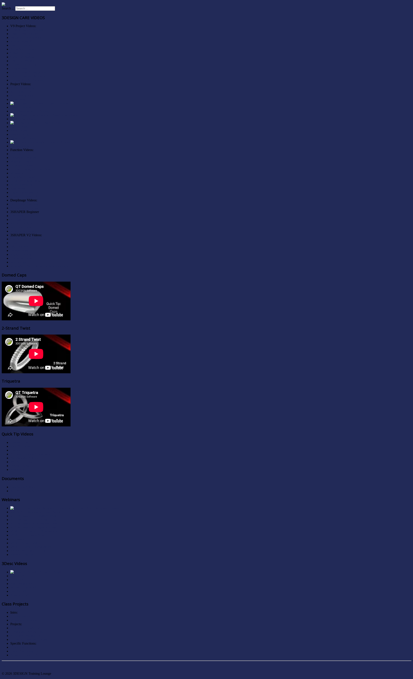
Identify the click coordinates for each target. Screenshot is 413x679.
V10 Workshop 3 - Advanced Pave (34, 523)
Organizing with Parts (25, 181)
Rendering (17, 469)
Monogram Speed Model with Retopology (39, 266)
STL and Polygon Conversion (30, 454)
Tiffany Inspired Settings (27, 30)
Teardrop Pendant (22, 61)
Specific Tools (20, 446)
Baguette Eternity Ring (26, 37)
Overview (17, 216)
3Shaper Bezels (20, 254)
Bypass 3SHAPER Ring (27, 80)
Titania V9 (17, 576)
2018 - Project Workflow (27, 535)
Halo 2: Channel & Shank (28, 76)
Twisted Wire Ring (23, 138)
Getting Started (20, 616)
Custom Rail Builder (24, 33)
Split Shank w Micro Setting (29, 111)
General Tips (19, 442)
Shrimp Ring (19, 126)
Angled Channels (22, 88)
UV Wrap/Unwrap (23, 177)
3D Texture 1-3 (20, 92)
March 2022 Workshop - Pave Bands (35, 512)
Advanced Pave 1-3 (23, 196)
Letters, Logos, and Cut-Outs (30, 169)
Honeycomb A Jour (23, 64)
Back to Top (10, 666)
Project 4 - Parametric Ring (28, 639)
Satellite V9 (18, 591)
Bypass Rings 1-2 (22, 146)
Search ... (8, 8)
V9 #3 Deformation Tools (27, 550)
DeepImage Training (24, 204)
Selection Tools (20, 227)
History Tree (18, 450)
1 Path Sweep (19, 647)
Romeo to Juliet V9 (23, 587)
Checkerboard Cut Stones (27, 239)
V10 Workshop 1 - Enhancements (33, 516)
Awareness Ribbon (23, 119)
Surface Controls (21, 554)
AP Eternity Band (22, 95)
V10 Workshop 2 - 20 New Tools (33, 520)
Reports (15, 154)
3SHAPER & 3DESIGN (27, 223)
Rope (14, 243)
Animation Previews (24, 208)
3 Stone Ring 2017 (23, 41)
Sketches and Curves (24, 458)
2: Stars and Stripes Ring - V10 (31, 632)
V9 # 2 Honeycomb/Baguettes (31, 547)
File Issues (17, 539)
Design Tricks (19, 466)
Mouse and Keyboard (25, 620)
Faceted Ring (19, 250)
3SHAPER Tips (21, 462)
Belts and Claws (21, 165)
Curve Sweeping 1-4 (24, 192)
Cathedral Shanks (22, 57)
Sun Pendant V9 (21, 583)
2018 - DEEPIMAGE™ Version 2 (33, 531)
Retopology (18, 262)
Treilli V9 (16, 580)
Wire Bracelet (19, 246)
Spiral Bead (18, 99)
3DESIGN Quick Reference (29, 491)
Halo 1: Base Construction (28, 72)
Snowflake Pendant (23, 49)
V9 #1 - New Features (25, 543)
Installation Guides (23, 487)
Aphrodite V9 (19, 595)
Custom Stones (20, 107)
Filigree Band (19, 68)
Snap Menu (18, 188)
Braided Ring (19, 134)
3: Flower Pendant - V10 (27, 635)
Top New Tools (21, 258)
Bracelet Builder (21, 45)
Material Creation (22, 161)
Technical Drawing (23, 157)
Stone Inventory (21, 185)
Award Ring (18, 130)
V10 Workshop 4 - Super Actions (33, 527)
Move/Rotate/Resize (24, 231)
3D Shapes (17, 219)
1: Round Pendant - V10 (27, 628)
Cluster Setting (20, 53)
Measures (16, 173)
